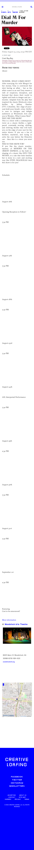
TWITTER (17, 780)
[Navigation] (2, 7)
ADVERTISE (12, 795)
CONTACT (11, 797)
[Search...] (31, 7)
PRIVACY (18, 799)
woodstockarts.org (9, 662)
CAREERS (8, 799)
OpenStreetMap (23, 716)
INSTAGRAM (17, 783)
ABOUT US (22, 795)
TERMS (26, 799)
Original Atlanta (17, 6)
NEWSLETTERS (17, 786)
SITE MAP (22, 797)
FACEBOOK (17, 777)
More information (9, 620)
